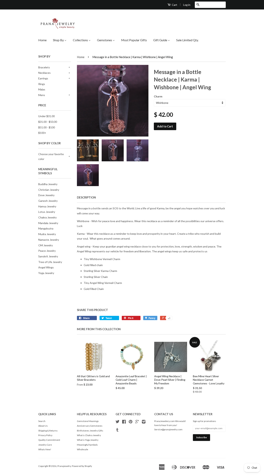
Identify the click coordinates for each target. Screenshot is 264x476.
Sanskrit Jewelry (48, 256)
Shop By (58, 40)
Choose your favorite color (51, 156)
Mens (41, 95)
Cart (174, 4)
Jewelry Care (45, 444)
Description (86, 197)
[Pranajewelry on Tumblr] (117, 430)
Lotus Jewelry (46, 211)
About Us (43, 425)
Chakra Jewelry (47, 217)
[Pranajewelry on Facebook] (124, 422)
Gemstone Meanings (88, 421)
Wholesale (82, 449)
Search (41, 421)
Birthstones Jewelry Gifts (90, 430)
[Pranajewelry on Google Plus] (137, 422)
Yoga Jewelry (46, 273)
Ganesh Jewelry (48, 200)
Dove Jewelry (46, 195)
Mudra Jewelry (47, 234)
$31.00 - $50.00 (47, 121)
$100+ (42, 132)
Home (42, 40)
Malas (41, 89)
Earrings (43, 78)
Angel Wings (46, 267)
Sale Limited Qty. (187, 40)
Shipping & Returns (48, 430)
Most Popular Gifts (134, 40)
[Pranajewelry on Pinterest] (131, 422)
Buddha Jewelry (47, 184)
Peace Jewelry (47, 250)
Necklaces (44, 72)
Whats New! (44, 449)
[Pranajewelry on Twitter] (117, 422)
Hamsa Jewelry (47, 206)
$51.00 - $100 (46, 127)
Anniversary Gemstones (89, 425)
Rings (41, 84)
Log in (186, 4)
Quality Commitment (49, 439)
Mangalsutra (45, 228)
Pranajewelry (64, 466)
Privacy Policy (45, 435)
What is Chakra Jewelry (89, 435)
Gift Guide (160, 40)
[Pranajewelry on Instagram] (144, 422)
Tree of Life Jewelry (50, 262)
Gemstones (105, 40)
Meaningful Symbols (87, 444)
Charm (158, 96)
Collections (81, 40)
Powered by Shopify (82, 466)
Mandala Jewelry (48, 223)
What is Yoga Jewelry (87, 439)
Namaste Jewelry (48, 239)
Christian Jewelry (48, 189)
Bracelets (44, 67)
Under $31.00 (46, 116)
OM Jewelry (45, 245)
